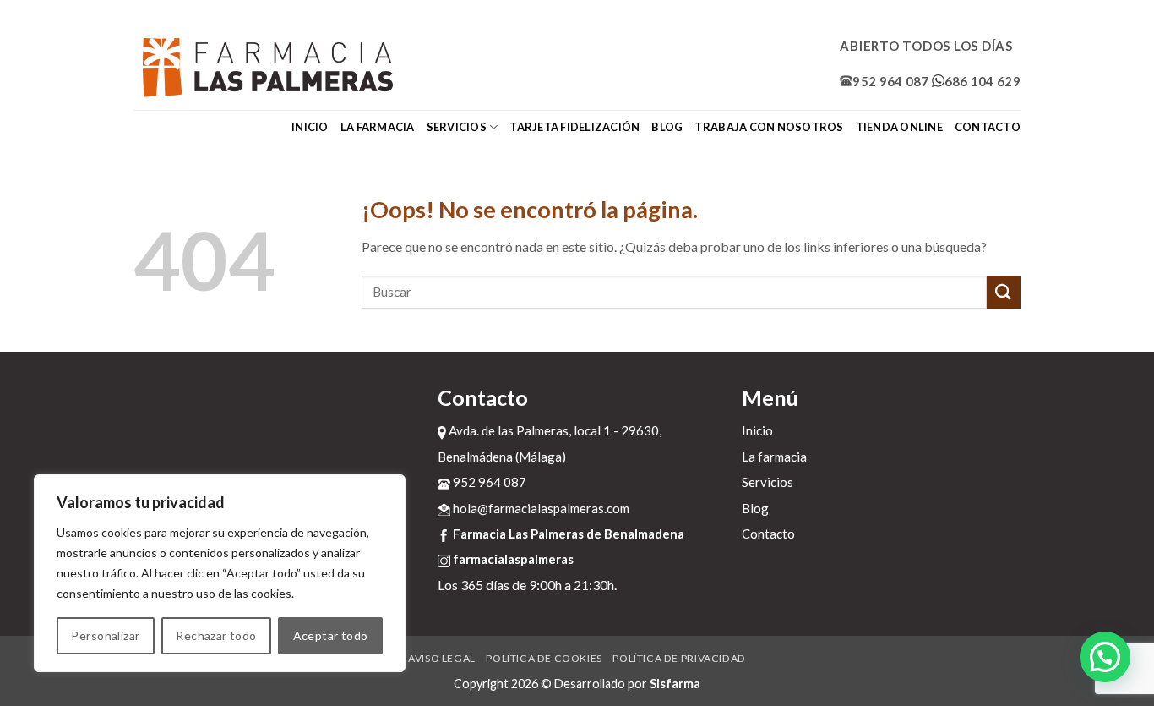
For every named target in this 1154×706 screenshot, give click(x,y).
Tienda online (899, 127)
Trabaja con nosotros (768, 127)
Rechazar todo (216, 635)
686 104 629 (982, 81)
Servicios (457, 127)
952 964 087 (890, 81)
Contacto (988, 127)
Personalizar (105, 635)
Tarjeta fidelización (574, 127)
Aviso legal (442, 658)
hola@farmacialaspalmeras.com (539, 508)
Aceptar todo (330, 635)
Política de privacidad (678, 658)
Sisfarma (675, 683)
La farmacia (377, 127)
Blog (667, 127)
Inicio (310, 127)
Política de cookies (544, 658)
